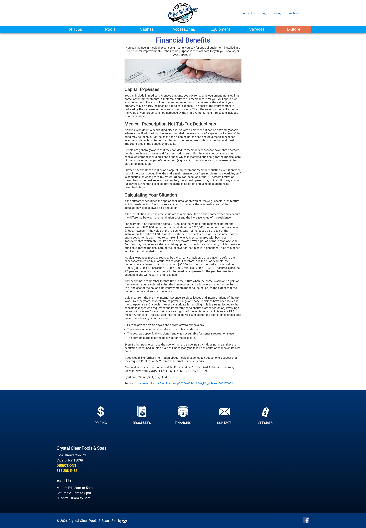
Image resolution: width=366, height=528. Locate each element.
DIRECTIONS (66, 466)
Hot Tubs (73, 29)
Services (257, 29)
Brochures (294, 13)
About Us (249, 13)
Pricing (276, 13)
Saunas (147, 29)
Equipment (220, 29)
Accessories (183, 29)
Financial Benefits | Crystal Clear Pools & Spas (183, 13)
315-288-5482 (67, 471)
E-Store (293, 29)
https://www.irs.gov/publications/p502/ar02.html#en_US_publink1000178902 (184, 383)
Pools (110, 29)
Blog (263, 13)
